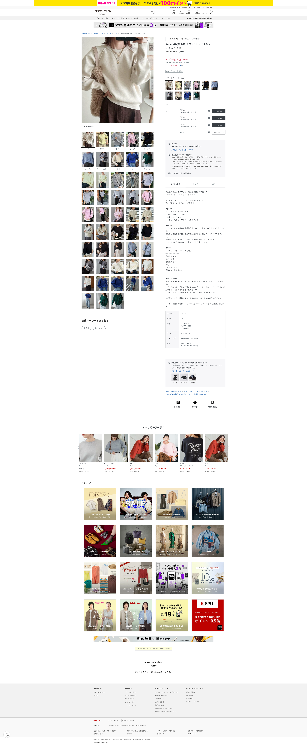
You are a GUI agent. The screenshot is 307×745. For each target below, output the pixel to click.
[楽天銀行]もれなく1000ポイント (181, 7)
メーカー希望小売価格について (198, 394)
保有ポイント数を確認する (196, 731)
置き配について (188, 391)
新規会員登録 (190, 692)
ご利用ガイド (159, 699)
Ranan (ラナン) (98, 33)
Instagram (189, 698)
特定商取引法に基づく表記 (164, 708)
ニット (115, 33)
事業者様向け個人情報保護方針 (122, 739)
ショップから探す (130, 695)
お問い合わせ (159, 702)
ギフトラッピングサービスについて (183, 371)
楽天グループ (198, 7)
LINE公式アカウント (192, 701)
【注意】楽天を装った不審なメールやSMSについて (153, 649)
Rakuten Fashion (87, 33)
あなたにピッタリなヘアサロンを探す (105, 731)
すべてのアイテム (130, 705)
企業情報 (96, 739)
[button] (118, 80)
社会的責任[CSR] (138, 739)
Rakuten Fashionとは (162, 695)
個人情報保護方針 (106, 739)
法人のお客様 (159, 705)
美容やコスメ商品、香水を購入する (137, 731)
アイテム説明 (175, 184)
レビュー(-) (215, 184)
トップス (108, 33)
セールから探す (129, 702)
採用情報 (148, 739)
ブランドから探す (130, 692)
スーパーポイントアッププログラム (166, 692)
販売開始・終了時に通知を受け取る (183, 150)
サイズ (195, 184)
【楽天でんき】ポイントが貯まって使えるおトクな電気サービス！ (128, 725)
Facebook (189, 695)
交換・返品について (201, 391)
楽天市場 (209, 7)
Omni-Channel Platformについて (166, 711)
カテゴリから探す (130, 699)
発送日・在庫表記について (173, 391)
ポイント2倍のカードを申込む (166, 731)
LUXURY (96, 695)
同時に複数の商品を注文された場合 (176, 394)
